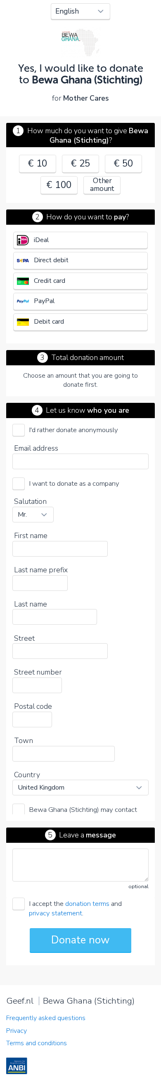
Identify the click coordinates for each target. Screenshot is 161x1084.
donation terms (87, 903)
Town (23, 740)
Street (24, 638)
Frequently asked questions (45, 1018)
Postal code (33, 706)
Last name (30, 604)
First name (30, 536)
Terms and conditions (36, 1043)
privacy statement (55, 913)
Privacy (16, 1030)
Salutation (30, 501)
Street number (38, 672)
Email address (36, 448)
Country (27, 775)
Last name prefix (41, 570)
